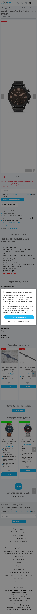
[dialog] (18, 307)
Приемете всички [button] (19, 317)
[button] (18, 322)
